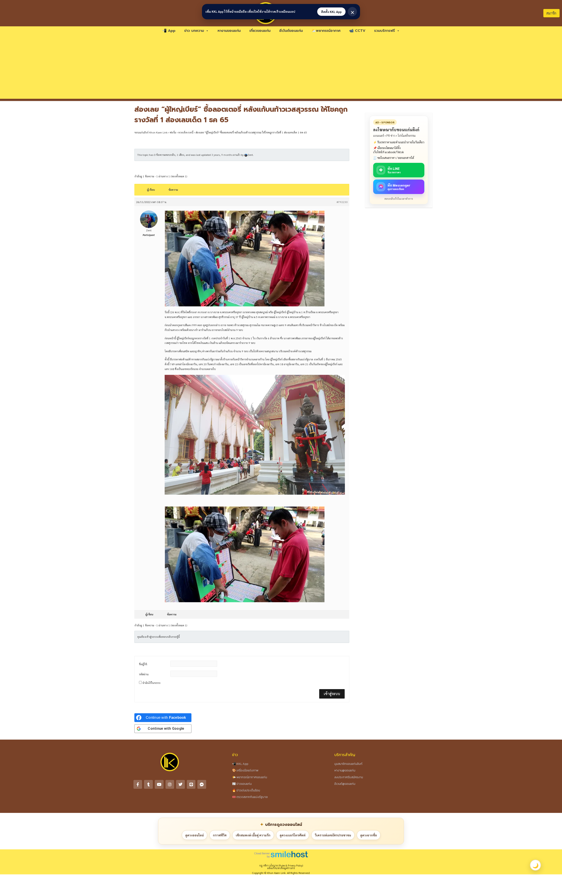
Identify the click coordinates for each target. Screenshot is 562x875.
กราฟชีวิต (220, 835)
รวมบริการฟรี (384, 30)
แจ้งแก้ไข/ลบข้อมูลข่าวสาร (281, 868)
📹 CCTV (357, 30)
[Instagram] (170, 784)
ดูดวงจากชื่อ (368, 835)
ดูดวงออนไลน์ (194, 835)
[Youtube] (159, 784)
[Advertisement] (281, 68)
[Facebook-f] (137, 784)
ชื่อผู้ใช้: (143, 664)
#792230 (342, 202)
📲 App (168, 30)
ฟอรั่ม (173, 132)
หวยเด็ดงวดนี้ (185, 132)
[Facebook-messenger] (201, 784)
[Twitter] (180, 784)
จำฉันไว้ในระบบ (151, 683)
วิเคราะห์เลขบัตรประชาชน (333, 835)
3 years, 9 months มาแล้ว (225, 154)
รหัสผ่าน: (144, 674)
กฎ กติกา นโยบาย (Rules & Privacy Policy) (281, 865)
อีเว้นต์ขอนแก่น (291, 30)
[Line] (191, 784)
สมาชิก (551, 13)
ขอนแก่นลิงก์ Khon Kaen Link (151, 132)
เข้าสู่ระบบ (332, 693)
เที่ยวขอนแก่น (259, 30)
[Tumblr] (148, 784)
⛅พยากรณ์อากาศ (326, 30)
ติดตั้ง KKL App (331, 12)
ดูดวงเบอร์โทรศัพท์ (293, 835)
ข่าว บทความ (194, 30)
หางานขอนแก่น (229, 30)
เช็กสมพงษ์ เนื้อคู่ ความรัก (253, 835)
